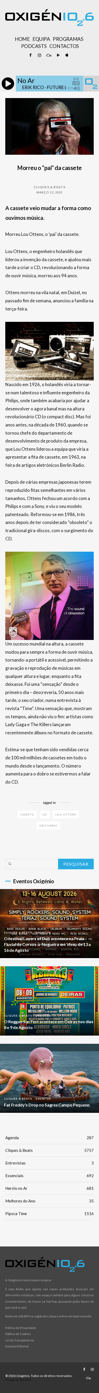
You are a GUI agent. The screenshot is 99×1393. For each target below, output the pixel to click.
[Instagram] (39, 55)
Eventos (43, 932)
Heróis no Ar (49, 1188)
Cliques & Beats (50, 187)
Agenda (49, 1137)
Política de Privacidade (20, 1327)
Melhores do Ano (49, 1200)
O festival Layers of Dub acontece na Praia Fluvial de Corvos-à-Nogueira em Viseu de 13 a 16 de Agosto (47, 944)
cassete (27, 814)
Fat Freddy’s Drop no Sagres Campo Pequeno (47, 1104)
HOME (22, 39)
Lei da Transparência (19, 1340)
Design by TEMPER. (18, 1380)
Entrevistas (49, 1163)
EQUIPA (41, 39)
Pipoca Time (49, 1213)
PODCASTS (33, 46)
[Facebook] (30, 55)
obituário (48, 825)
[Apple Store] (66, 55)
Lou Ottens (65, 814)
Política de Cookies (18, 1334)
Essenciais (49, 1175)
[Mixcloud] (48, 55)
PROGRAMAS (68, 39)
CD (45, 814)
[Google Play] (57, 55)
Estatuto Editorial (17, 1346)
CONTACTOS (64, 46)
